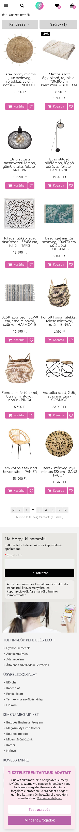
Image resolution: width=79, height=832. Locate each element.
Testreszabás (39, 809)
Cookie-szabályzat (49, 798)
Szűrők (58, 24)
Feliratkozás (39, 573)
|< (13, 510)
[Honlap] (39, 6)
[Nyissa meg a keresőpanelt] (22, 5)
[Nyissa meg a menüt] (5, 5)
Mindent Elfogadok (40, 820)
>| (65, 510)
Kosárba (19, 106)
